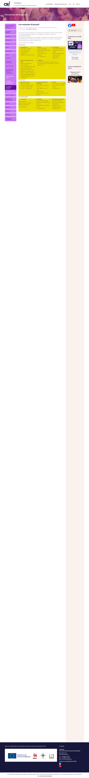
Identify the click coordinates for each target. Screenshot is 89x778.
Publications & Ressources (60, 4)
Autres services (9, 66)
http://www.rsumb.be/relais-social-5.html (37, 38)
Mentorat (8, 111)
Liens (70, 4)
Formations (8, 40)
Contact (78, 4)
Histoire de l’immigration (9, 119)
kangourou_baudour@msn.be (27, 55)
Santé (7, 47)
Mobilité (8, 107)
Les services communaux (9, 62)
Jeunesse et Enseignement (9, 99)
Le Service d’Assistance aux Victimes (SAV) (10, 82)
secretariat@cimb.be (67, 759)
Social (7, 54)
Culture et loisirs (10, 95)
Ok (38, 776)
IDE (73, 4)
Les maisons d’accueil (9, 87)
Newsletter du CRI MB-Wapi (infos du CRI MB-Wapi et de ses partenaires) (75, 53)
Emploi (7, 43)
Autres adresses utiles (9, 77)
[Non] (87, 775)
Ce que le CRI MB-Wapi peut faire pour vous (10, 26)
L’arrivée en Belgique (8, 32)
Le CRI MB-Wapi (49, 4)
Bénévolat (8, 114)
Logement (8, 36)
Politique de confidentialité (46, 776)
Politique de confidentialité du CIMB (67, 761)
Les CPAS (8, 58)
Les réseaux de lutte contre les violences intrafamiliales (9, 71)
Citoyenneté (9, 51)
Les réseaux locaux (10, 91)
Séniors (7, 103)
